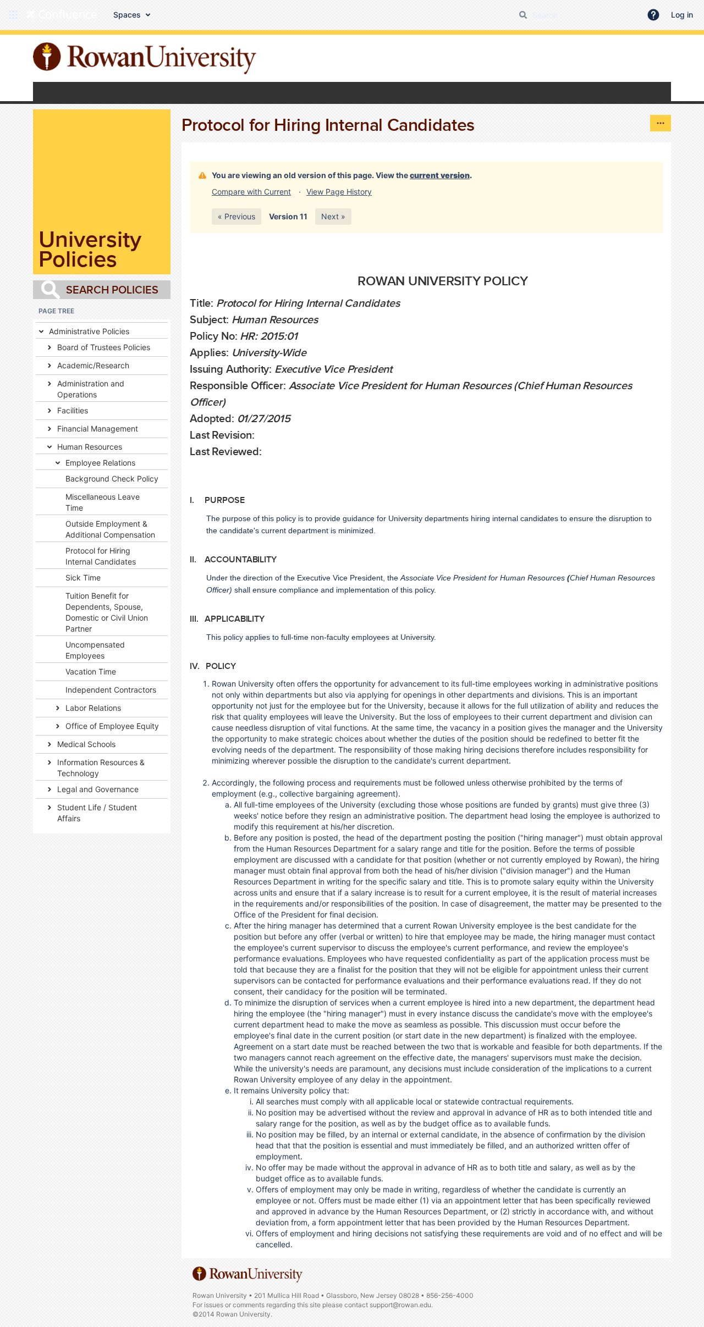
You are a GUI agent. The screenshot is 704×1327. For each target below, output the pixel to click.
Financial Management (97, 428)
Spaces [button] (127, 14)
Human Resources (89, 446)
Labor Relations (93, 707)
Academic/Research (93, 365)
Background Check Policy (111, 478)
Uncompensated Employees (95, 650)
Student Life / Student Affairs (97, 813)
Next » (333, 216)
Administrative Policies (89, 331)
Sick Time (83, 577)
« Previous (236, 216)
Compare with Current (251, 191)
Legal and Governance (98, 789)
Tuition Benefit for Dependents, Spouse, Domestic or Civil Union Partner (106, 612)
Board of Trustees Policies (103, 347)
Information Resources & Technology (101, 768)
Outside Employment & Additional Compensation (110, 529)
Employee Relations (100, 462)
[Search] (523, 14)
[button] (13, 15)
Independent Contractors (110, 689)
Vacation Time (90, 671)
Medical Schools (86, 744)
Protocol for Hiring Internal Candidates (100, 556)
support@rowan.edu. (401, 1305)
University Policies (89, 249)
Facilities (72, 410)
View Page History (339, 191)
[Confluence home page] (61, 15)
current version (440, 175)
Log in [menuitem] (682, 14)
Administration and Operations (90, 389)
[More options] (660, 123)
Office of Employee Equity (112, 726)
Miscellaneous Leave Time (102, 502)
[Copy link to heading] (531, 282)
